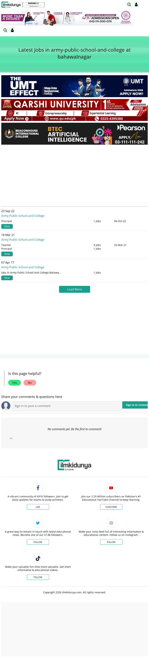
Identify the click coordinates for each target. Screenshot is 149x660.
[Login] (136, 4)
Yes (14, 383)
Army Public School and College (22, 216)
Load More (74, 289)
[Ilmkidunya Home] (11, 4)
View (7, 226)
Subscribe (111, 506)
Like (38, 506)
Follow (38, 542)
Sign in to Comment (137, 405)
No (30, 383)
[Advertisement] (74, 174)
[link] (33, 4)
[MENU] (145, 4)
